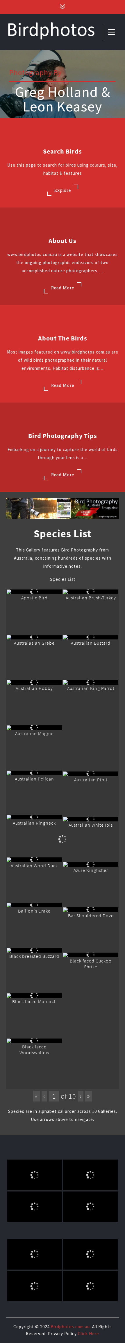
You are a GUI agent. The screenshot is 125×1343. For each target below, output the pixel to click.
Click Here (88, 1333)
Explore (62, 190)
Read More (62, 288)
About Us (62, 241)
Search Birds (62, 151)
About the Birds (62, 338)
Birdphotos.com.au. (71, 1326)
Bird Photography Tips (62, 436)
